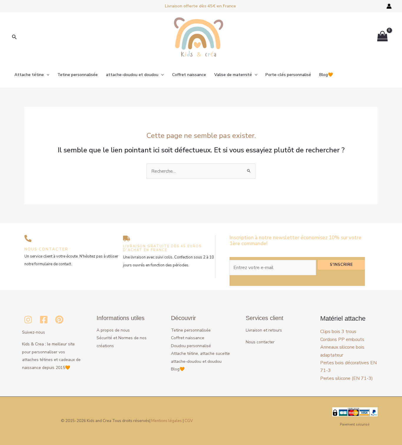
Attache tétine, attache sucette (200, 353)
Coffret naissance (189, 75)
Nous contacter (260, 342)
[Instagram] (28, 319)
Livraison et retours (264, 330)
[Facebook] (43, 319)
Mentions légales (166, 420)
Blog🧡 (326, 75)
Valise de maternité (233, 75)
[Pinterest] (59, 319)
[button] (14, 37)
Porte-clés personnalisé (288, 75)
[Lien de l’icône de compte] (389, 6)
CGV (189, 420)
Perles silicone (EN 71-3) (346, 378)
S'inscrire (341, 264)
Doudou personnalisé (191, 346)
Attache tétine (29, 75)
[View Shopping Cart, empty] (382, 37)
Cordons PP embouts (342, 339)
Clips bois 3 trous (338, 331)
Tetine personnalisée (77, 75)
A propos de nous (113, 330)
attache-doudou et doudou (132, 75)
